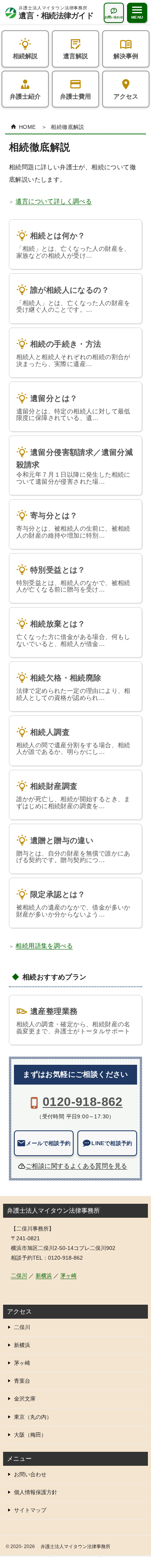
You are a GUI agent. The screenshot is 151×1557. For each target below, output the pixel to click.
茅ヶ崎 (68, 1275)
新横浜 (44, 1275)
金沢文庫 (25, 1399)
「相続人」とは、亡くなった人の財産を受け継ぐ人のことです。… (73, 299)
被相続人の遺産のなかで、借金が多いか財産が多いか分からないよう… (73, 903)
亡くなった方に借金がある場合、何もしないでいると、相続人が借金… (73, 633)
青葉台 (22, 1381)
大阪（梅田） (30, 1435)
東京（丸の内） (33, 1417)
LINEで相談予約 (111, 1143)
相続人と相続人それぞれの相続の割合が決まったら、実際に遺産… (73, 353)
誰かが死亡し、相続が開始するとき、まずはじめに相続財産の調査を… (73, 795)
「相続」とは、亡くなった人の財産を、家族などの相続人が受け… (73, 245)
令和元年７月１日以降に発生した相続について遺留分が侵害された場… (74, 466)
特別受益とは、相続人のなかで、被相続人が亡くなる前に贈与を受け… (73, 579)
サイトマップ (30, 1510)
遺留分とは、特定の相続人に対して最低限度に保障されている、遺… (73, 407)
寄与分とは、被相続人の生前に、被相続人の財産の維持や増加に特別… (73, 525)
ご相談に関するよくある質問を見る (76, 1166)
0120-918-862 (83, 1102)
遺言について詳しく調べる (53, 201)
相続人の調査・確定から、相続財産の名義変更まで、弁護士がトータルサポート (73, 1021)
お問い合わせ (30, 1474)
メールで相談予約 (48, 1143)
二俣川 (19, 1275)
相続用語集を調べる (44, 946)
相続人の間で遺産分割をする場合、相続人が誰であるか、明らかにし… (73, 741)
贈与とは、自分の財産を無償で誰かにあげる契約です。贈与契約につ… (73, 849)
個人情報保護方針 (35, 1492)
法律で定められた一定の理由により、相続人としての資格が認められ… (73, 687)
